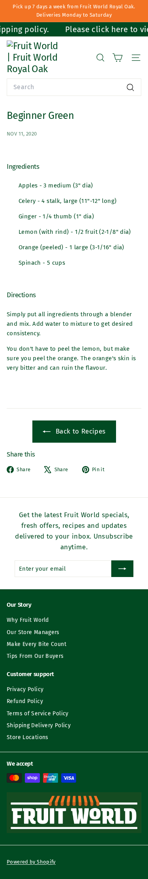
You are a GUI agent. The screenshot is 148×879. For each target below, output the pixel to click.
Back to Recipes (80, 431)
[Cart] (117, 57)
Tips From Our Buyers (35, 656)
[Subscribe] (122, 568)
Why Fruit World (28, 620)
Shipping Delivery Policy (39, 725)
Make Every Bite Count (36, 644)
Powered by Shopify (31, 862)
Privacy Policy (25, 689)
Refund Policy (25, 701)
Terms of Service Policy (38, 713)
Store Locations (28, 737)
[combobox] (74, 87)
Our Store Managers (33, 632)
